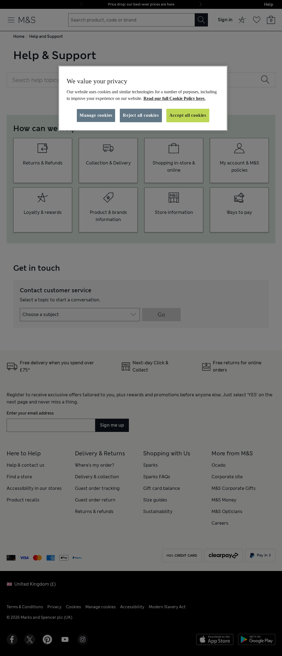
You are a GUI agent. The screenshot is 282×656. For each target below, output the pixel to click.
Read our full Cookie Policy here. (174, 98)
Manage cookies (96, 115)
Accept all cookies (187, 115)
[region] (142, 98)
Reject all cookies (141, 115)
